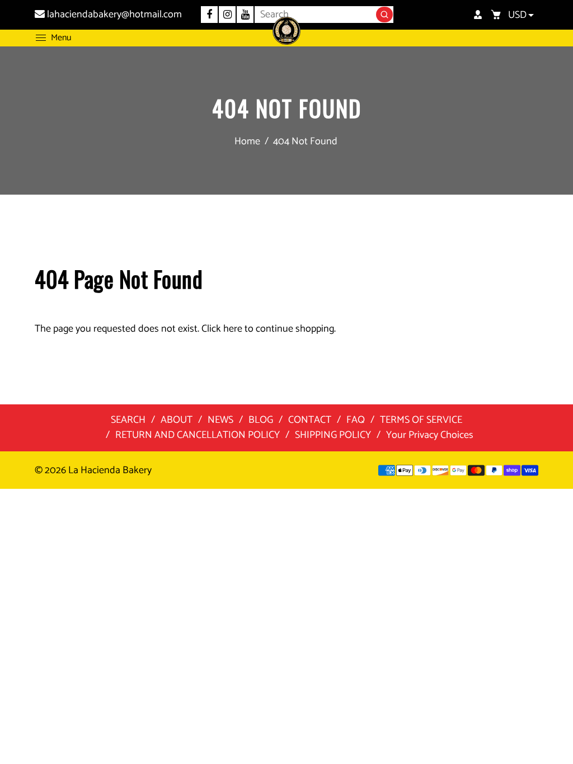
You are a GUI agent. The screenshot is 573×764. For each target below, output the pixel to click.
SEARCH (128, 420)
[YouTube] (245, 14)
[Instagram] (227, 14)
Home (247, 141)
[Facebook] (209, 14)
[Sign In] (477, 14)
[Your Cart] (495, 14)
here (232, 328)
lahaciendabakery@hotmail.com (113, 14)
